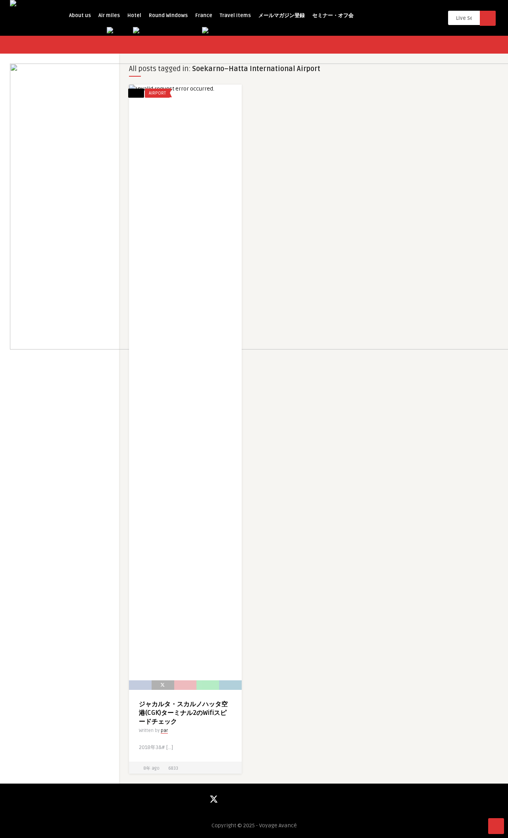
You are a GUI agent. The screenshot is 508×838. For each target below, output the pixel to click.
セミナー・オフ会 (333, 15)
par (164, 730)
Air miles (109, 15)
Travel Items (235, 15)
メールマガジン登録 (281, 15)
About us (80, 15)
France (203, 15)
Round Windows (168, 15)
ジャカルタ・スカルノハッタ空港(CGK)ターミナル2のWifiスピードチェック (183, 713)
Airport (157, 93)
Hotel (134, 15)
